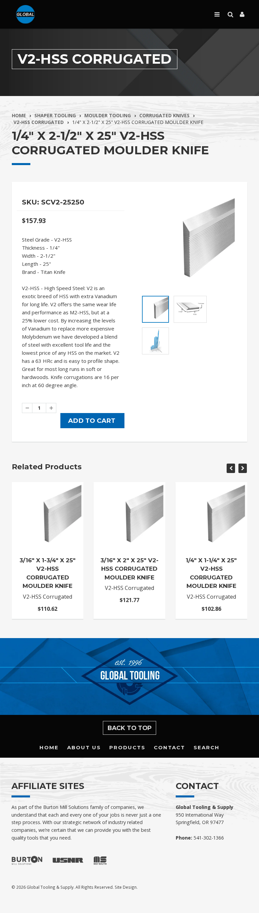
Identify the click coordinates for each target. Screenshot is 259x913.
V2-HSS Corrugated (38, 122)
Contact (169, 747)
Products (127, 747)
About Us (84, 747)
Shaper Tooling (55, 115)
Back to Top (130, 727)
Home (19, 115)
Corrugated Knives (164, 115)
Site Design (126, 887)
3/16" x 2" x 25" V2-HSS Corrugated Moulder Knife (129, 569)
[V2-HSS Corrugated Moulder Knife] (188, 243)
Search (207, 747)
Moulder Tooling (107, 115)
